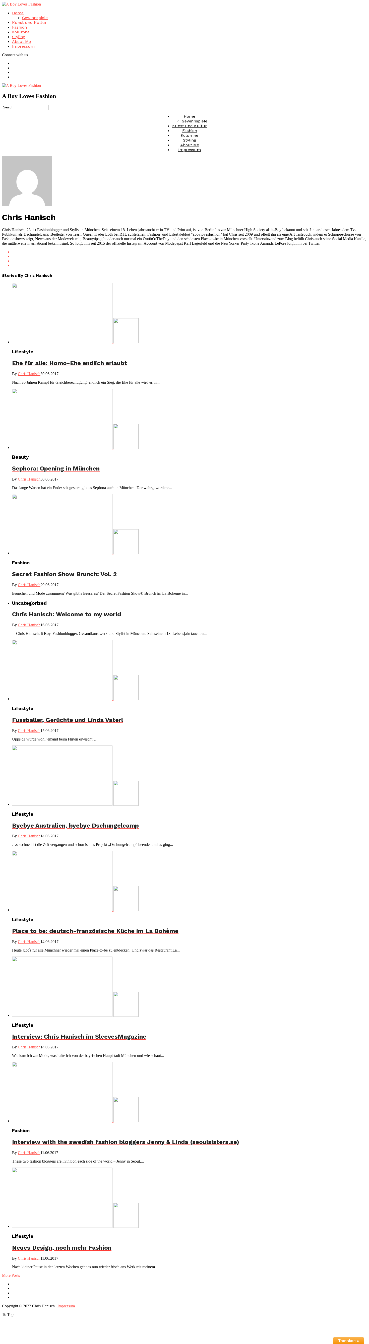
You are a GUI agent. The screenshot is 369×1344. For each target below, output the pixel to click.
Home (18, 13)
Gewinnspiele (35, 17)
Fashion (19, 27)
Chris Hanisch (29, 374)
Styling (18, 36)
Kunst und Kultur (29, 22)
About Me (21, 41)
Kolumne (21, 32)
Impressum (23, 46)
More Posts (11, 1275)
